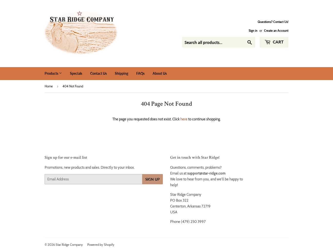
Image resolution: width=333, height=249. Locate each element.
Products (52, 73)
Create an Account (276, 30)
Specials (76, 73)
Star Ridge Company (69, 245)
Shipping (121, 73)
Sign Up (152, 179)
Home (49, 86)
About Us (160, 73)
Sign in (253, 30)
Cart (278, 41)
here (183, 119)
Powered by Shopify (100, 245)
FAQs (140, 73)
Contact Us (98, 73)
